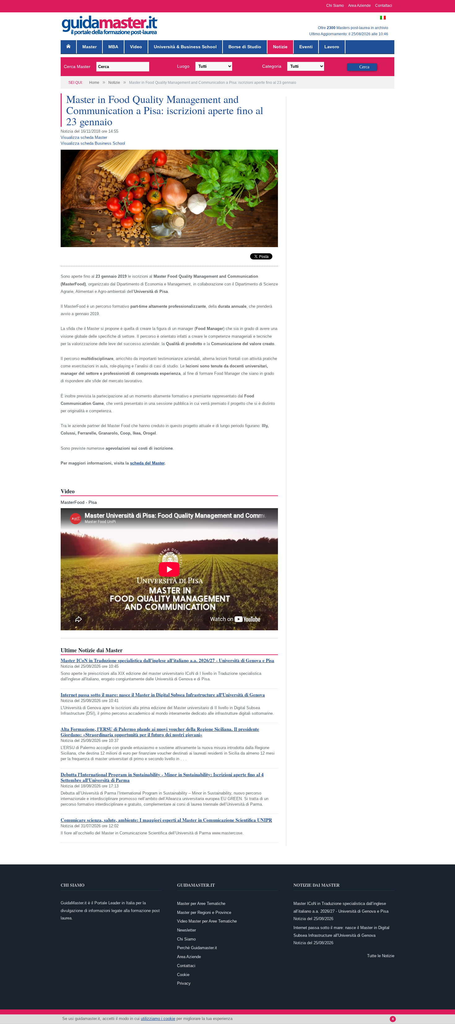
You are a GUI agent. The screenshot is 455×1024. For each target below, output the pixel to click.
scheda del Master (147, 463)
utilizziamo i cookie (158, 1018)
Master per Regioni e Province (204, 912)
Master (89, 46)
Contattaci (383, 5)
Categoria (271, 66)
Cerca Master (77, 66)
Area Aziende (359, 5)
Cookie (183, 974)
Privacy (184, 983)
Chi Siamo (335, 5)
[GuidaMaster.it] (110, 24)
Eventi (306, 46)
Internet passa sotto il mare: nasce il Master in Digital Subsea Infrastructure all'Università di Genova (163, 694)
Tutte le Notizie (380, 955)
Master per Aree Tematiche (201, 903)
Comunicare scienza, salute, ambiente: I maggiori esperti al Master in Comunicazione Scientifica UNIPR (166, 819)
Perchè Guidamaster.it (197, 947)
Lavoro (331, 46)
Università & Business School (185, 46)
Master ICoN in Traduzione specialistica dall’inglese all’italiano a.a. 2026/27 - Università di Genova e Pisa (167, 660)
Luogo (183, 66)
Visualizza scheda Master (84, 137)
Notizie (280, 46)
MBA (113, 46)
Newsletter (186, 930)
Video (136, 46)
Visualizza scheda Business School (93, 143)
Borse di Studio (244, 46)
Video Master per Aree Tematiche (207, 921)
